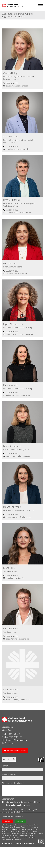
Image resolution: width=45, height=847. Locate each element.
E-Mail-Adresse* (9, 774)
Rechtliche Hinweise (25, 843)
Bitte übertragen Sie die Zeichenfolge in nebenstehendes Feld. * (19, 810)
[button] (4, 759)
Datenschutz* (8, 799)
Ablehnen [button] (7, 821)
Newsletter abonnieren (16, 750)
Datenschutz (7, 843)
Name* (5, 765)
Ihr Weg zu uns (8, 743)
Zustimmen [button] (20, 821)
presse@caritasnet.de (17, 740)
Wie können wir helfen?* (13, 783)
